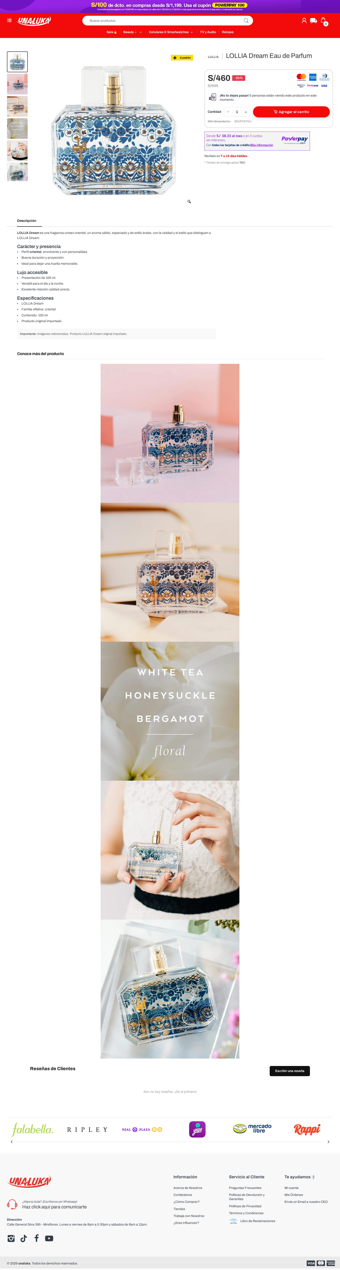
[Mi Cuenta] (304, 20)
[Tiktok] (24, 1238)
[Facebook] (36, 1238)
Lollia (213, 57)
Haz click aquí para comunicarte (54, 1206)
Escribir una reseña (289, 1071)
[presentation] (11, 1141)
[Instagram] (11, 1238)
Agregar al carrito (294, 112)
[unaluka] (33, 21)
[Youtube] (49, 1238)
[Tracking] (313, 20)
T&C (242, 162)
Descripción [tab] (26, 221)
